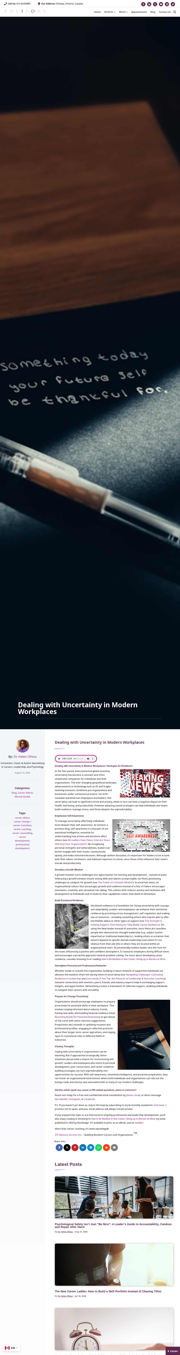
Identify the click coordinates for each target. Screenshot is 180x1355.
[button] (174, 12)
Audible (139, 1122)
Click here (158, 1105)
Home (97, 11)
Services (108, 11)
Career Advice (25, 792)
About (122, 11)
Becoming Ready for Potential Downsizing (77, 1016)
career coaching (22, 829)
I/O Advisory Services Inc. (68, 1134)
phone (129, 1095)
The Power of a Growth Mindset (115, 882)
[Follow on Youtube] (161, 4)
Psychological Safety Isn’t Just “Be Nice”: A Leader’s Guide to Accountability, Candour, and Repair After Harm (113, 1226)
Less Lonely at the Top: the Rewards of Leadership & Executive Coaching (125, 978)
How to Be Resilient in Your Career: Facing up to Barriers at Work (133, 959)
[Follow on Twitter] (155, 4)
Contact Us (165, 11)
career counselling (22, 833)
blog (14, 792)
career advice (22, 817)
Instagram (74, 1099)
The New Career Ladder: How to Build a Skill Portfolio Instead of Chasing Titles (108, 1291)
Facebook (89, 1099)
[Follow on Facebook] (143, 4)
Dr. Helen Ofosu (25, 756)
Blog (152, 11)
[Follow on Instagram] (167, 4)
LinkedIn (63, 1099)
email (137, 1095)
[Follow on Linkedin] (149, 4)
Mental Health (22, 796)
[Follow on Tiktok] (173, 4)
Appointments (139, 11)
